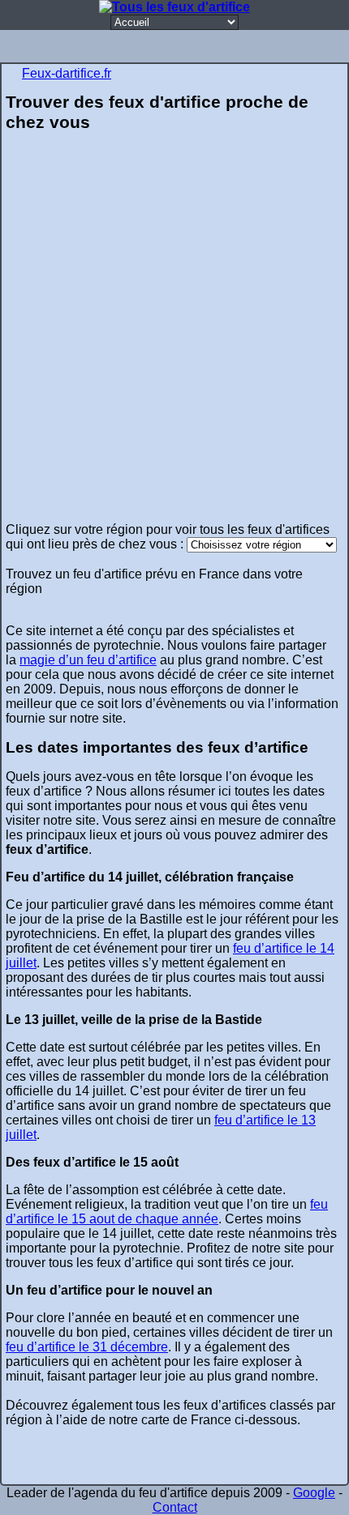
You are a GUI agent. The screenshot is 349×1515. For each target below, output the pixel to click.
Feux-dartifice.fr (66, 73)
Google (314, 1493)
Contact (175, 1507)
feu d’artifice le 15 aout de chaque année (167, 1211)
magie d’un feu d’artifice (88, 660)
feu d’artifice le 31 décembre (87, 1347)
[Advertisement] (174, 334)
